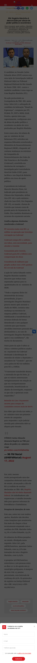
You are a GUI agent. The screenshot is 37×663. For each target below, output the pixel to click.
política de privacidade (24, 653)
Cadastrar (18, 659)
